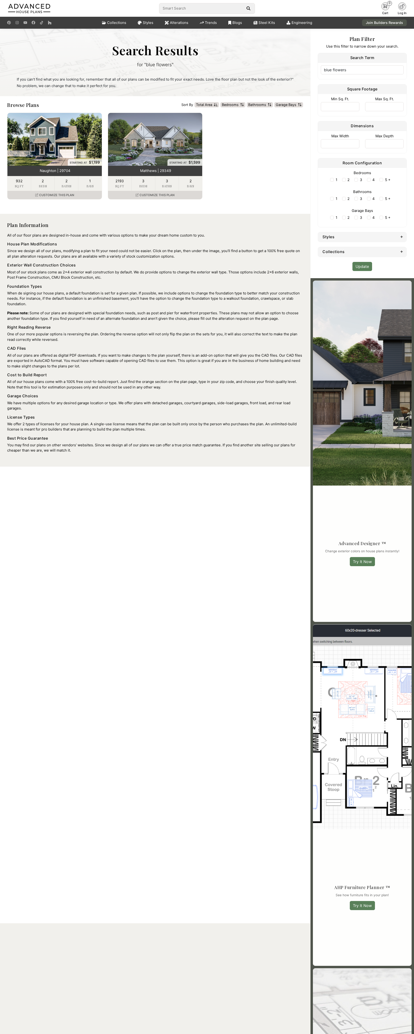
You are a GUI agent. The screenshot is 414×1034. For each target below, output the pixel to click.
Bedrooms (230, 105)
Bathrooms (257, 105)
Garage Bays (286, 105)
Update (362, 266)
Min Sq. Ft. (340, 99)
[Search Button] (248, 8)
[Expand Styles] (401, 236)
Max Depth (384, 136)
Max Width (340, 136)
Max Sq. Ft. (384, 99)
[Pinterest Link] (9, 22)
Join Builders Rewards (384, 23)
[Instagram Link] (17, 22)
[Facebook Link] (33, 22)
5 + (388, 179)
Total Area (204, 105)
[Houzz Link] (50, 22)
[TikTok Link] (41, 22)
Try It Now (362, 561)
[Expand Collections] (401, 251)
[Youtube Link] (25, 22)
